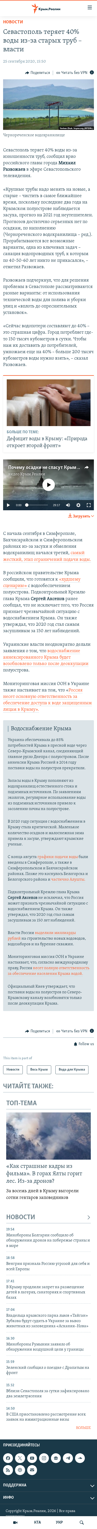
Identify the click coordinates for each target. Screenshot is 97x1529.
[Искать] (81, 1522)
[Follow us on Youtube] (32, 1458)
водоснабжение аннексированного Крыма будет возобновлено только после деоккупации (45, 657)
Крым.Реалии (32, 474)
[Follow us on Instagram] (44, 1458)
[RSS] (8, 1470)
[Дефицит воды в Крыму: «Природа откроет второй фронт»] (49, 402)
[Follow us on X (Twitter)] (20, 1458)
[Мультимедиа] (15, 1522)
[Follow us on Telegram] (68, 1458)
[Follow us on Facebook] (8, 1458)
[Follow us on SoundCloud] (80, 1458)
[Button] (37, 73)
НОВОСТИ (20, 1217)
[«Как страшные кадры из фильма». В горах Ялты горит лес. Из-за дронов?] (48, 1136)
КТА (37, 1523)
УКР (59, 1523)
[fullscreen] (89, 505)
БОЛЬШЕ (83, 1428)
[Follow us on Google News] (56, 1458)
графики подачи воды (58, 857)
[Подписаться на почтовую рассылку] (32, 1470)
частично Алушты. (68, 880)
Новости (13, 22)
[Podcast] (20, 1470)
